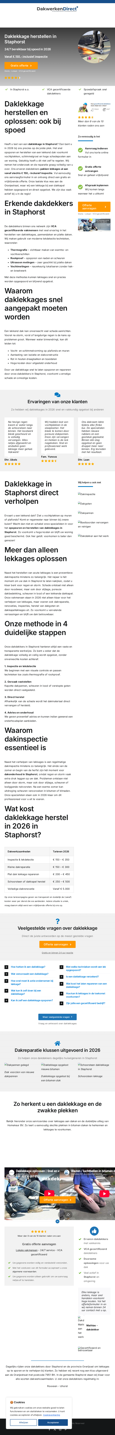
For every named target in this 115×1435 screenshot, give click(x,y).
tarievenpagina (20, 897)
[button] (29, 967)
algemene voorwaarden (24, 1271)
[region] (39, 1413)
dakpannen (20, 685)
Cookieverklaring (51, 1415)
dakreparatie (61, 601)
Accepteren (53, 1422)
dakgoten (50, 605)
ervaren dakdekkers (27, 168)
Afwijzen (23, 1422)
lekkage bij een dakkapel (50, 185)
